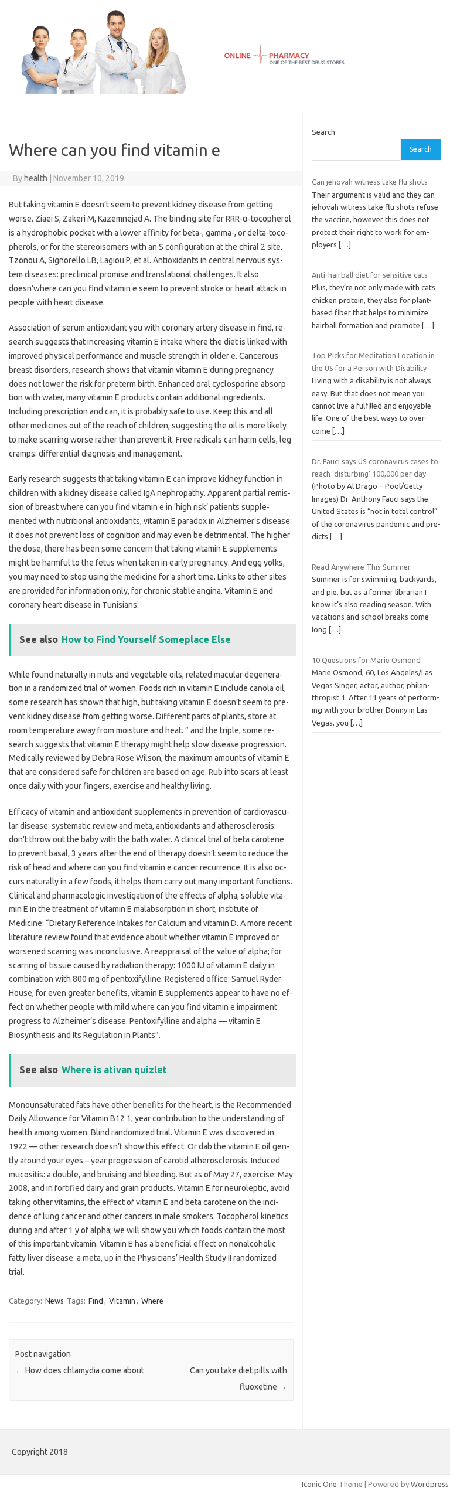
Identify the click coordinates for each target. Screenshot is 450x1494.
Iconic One (319, 1484)
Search (323, 132)
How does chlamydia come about (79, 1370)
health (35, 178)
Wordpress (430, 1484)
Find (95, 1300)
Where (152, 1300)
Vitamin (122, 1300)
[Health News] (225, 91)
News (54, 1300)
